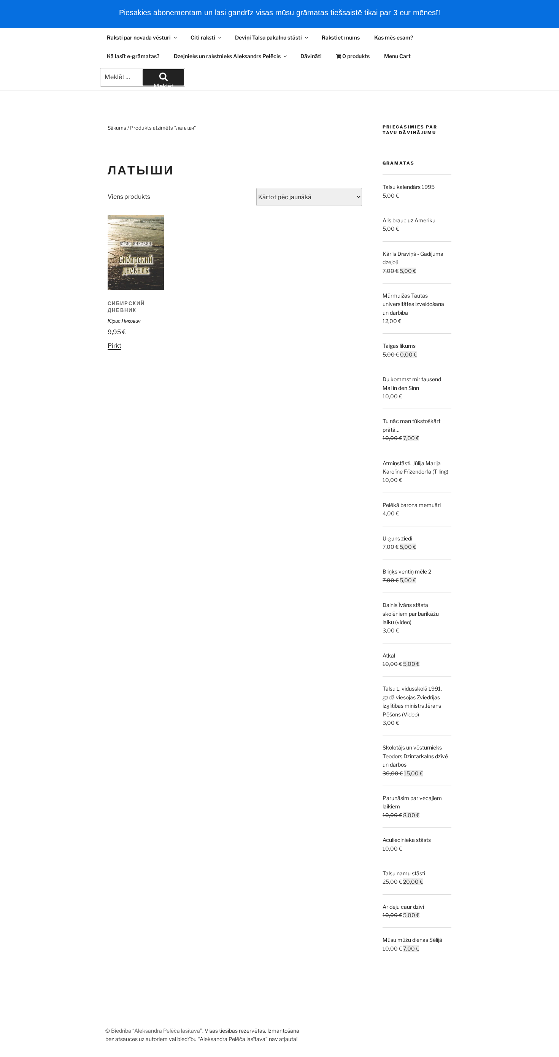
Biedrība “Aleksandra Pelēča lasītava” (156, 1030)
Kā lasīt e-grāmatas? (133, 56)
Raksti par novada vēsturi (139, 37)
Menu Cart (397, 56)
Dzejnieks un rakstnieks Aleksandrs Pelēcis (227, 56)
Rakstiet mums (341, 37)
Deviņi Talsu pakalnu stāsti (268, 37)
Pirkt (114, 345)
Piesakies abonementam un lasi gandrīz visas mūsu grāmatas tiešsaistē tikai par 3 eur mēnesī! (279, 12)
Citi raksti (203, 37)
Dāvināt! (311, 56)
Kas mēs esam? (393, 37)
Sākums (117, 128)
